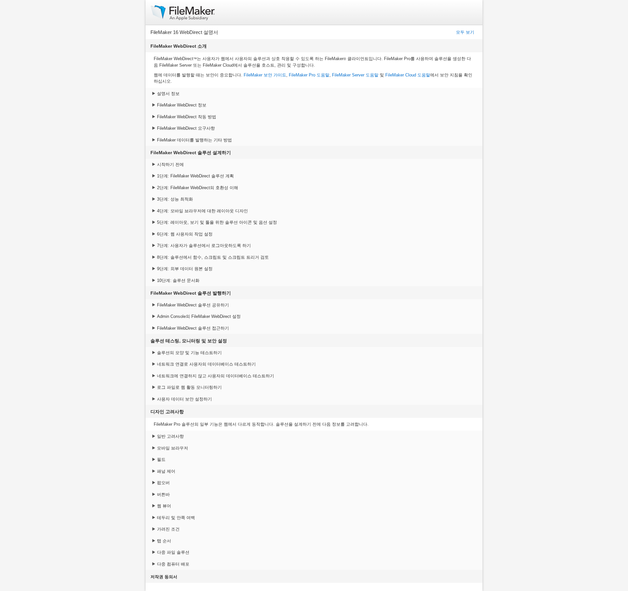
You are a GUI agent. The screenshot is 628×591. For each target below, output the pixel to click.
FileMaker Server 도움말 (355, 75)
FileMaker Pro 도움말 (309, 75)
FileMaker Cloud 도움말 (407, 75)
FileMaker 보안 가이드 (265, 75)
